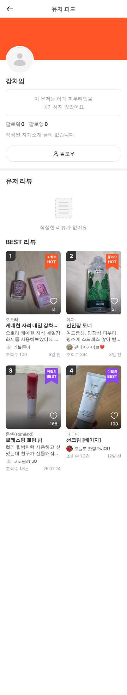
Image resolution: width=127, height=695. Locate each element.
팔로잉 (36, 124)
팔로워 (13, 124)
